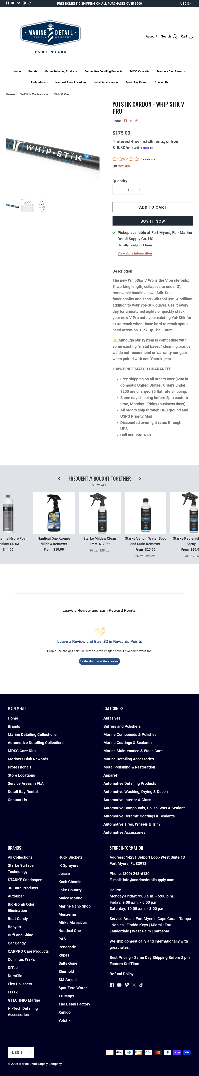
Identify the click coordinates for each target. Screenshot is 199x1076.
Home (17, 71)
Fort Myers (145, 918)
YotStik (124, 166)
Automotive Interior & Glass (127, 799)
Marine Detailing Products (61, 71)
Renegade (67, 947)
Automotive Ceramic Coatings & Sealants (139, 816)
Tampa (185, 918)
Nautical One (69, 930)
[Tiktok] (29, 3)
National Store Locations (70, 82)
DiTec (12, 967)
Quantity (120, 181)
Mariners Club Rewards (171, 71)
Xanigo (64, 1012)
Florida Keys (137, 925)
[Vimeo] (18, 3)
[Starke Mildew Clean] (100, 513)
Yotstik (64, 1020)
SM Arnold (67, 979)
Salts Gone (67, 963)
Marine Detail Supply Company (40, 1064)
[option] (53, 147)
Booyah (14, 926)
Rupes (63, 955)
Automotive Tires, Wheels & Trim (131, 824)
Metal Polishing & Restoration (129, 767)
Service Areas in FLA (26, 783)
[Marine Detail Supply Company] (50, 36)
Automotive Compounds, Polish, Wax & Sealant (144, 808)
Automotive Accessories (124, 832)
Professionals (39, 82)
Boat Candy (18, 918)
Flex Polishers (20, 984)
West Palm (141, 931)
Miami (156, 925)
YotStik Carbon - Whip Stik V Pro (44, 94)
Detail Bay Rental (136, 82)
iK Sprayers (68, 865)
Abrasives (111, 718)
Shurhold (66, 971)
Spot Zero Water (72, 987)
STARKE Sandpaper (25, 879)
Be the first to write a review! (99, 661)
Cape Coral (166, 918)
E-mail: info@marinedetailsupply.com (142, 879)
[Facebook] (7, 3)
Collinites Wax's (21, 959)
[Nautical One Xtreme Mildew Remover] (54, 513)
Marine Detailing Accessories (128, 759)
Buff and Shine (20, 935)
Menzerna (67, 914)
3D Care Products (23, 888)
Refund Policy (122, 973)
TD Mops (66, 996)
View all (99, 485)
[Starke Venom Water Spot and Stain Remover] (146, 513)
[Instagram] (24, 3)
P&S (62, 939)
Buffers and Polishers (122, 726)
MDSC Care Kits (139, 71)
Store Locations (21, 775)
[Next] (95, 147)
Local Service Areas (106, 82)
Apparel (110, 775)
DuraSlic (15, 975)
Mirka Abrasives (72, 922)
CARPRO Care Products (28, 951)
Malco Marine (70, 898)
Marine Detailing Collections (32, 734)
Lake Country (70, 890)
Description (122, 271)
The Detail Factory (74, 1004)
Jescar (64, 873)
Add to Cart (153, 207)
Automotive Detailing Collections (36, 742)
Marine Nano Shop (74, 906)
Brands (32, 71)
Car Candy (17, 943)
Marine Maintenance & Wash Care (133, 750)
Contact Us (161, 82)
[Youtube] (12, 3)
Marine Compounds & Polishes (129, 734)
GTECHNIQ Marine (24, 1000)
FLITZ (13, 992)
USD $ (184, 3)
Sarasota (161, 931)
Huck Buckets (70, 857)
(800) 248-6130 (136, 873)
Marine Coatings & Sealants (127, 742)
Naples (118, 925)
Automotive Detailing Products (103, 71)
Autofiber (16, 896)
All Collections (20, 857)
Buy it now (153, 221)
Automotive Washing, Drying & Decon (135, 791)
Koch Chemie (69, 881)
